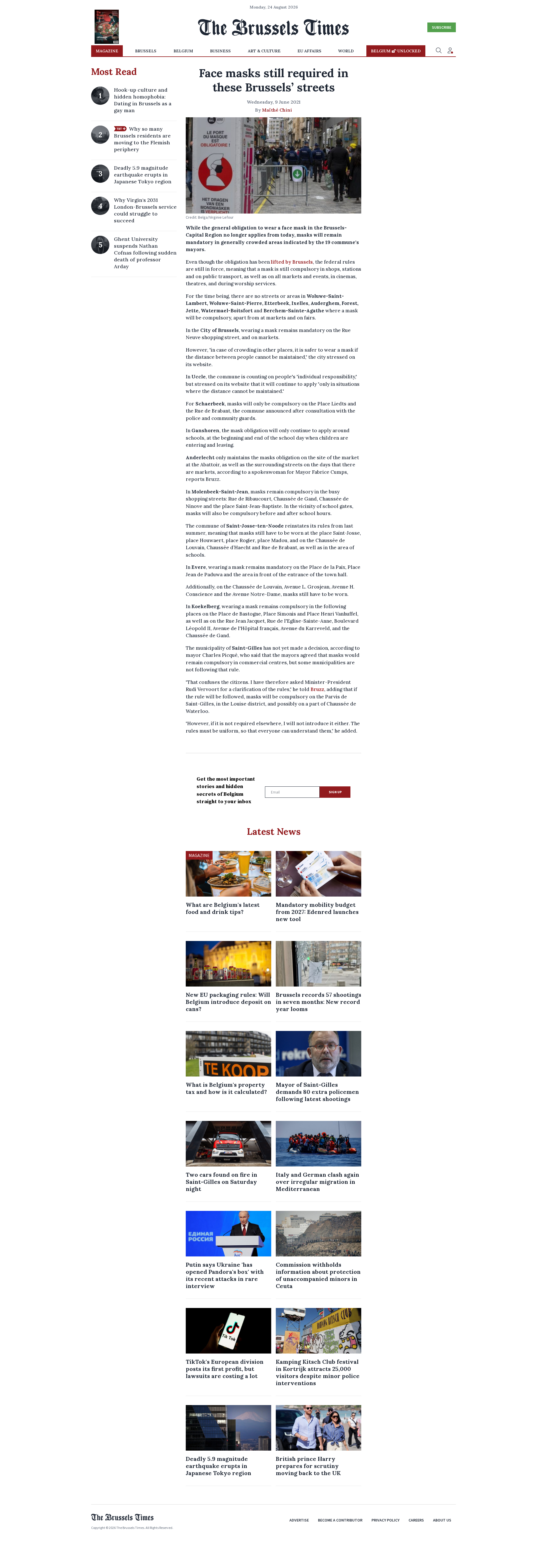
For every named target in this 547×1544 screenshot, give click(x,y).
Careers (416, 1520)
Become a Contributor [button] (340, 1520)
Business (220, 51)
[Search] (438, 51)
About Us (442, 1520)
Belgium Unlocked (396, 51)
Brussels (145, 51)
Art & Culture (264, 51)
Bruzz (317, 689)
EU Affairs (309, 51)
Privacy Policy (385, 1520)
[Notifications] (450, 51)
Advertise (299, 1520)
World (346, 51)
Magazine (107, 51)
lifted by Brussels (292, 262)
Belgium (183, 51)
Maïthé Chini (277, 110)
